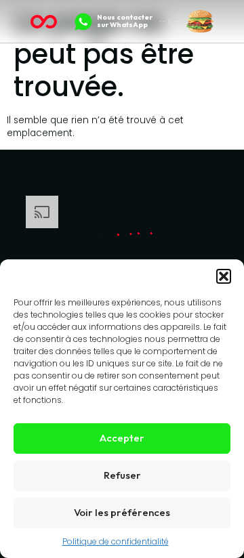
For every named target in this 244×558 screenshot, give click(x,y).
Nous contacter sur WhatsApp (124, 20)
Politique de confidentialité (115, 541)
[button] (223, 276)
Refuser (122, 475)
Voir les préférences (122, 512)
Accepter (122, 437)
